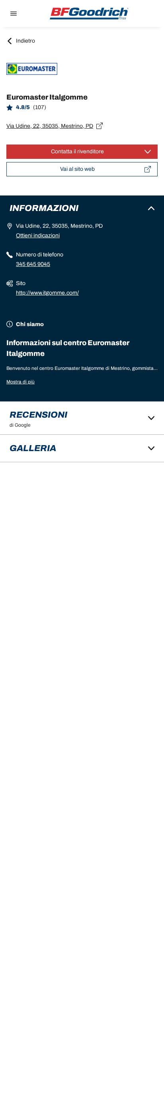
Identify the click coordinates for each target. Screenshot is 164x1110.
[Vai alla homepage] (89, 13)
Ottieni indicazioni (38, 235)
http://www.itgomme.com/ (47, 293)
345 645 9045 (33, 264)
